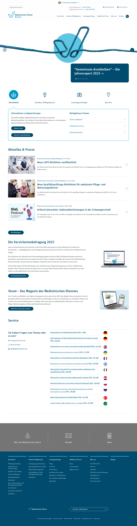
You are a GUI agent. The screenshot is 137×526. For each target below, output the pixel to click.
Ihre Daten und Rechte (15, 491)
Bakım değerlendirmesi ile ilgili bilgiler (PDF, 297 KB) (69, 397)
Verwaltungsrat (95, 478)
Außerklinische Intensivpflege (12, 467)
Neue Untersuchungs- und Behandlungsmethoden (16, 484)
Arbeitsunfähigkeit (14, 474)
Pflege (51, 464)
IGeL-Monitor (12, 488)
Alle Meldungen (16, 232)
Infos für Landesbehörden (22, 135)
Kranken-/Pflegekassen (36, 460)
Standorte (93, 469)
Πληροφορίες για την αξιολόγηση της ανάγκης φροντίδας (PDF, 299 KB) (74, 363)
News (109, 442)
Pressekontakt (74, 466)
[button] (132, 50)
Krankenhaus (53, 469)
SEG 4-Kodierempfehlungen (57, 478)
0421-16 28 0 (15, 345)
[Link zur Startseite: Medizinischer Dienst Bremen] (20, 16)
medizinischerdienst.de (16, 7)
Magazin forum (74, 469)
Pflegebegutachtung (14, 464)
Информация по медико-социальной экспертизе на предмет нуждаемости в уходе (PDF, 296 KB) (71, 390)
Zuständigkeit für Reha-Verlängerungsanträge (36, 473)
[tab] (13, 100)
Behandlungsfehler (14, 477)
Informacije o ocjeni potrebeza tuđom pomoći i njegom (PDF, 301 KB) (74, 377)
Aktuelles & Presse (75, 460)
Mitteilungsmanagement (36, 469)
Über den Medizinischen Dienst (27, 442)
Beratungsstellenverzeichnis (37, 466)
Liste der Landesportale (80, 509)
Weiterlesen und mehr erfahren (20, 309)
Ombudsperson (95, 475)
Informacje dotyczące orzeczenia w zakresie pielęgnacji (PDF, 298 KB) (75, 383)
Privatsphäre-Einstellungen (44, 518)
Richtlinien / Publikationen (57, 475)
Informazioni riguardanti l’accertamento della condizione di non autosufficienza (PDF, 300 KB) (72, 370)
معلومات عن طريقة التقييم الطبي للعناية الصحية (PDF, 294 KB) (71, 403)
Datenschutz (77, 518)
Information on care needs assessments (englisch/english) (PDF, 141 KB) (75, 346)
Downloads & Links (87, 518)
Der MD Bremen (95, 464)
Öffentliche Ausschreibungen (99, 472)
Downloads (11, 494)
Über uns (93, 460)
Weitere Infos (18, 128)
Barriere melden (57, 518)
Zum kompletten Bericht (18, 276)
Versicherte (11, 460)
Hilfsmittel (11, 480)
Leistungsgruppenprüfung (37, 464)
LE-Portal (52, 466)
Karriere (92, 466)
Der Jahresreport (95, 481)
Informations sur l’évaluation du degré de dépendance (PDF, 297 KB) (74, 358)
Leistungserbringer (55, 460)
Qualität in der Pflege (14, 471)
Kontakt (121, 16)
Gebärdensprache (109, 7)
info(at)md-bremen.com (19, 349)
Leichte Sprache (122, 7)
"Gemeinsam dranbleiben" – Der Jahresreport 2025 (97, 71)
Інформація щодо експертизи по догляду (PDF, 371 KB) (69, 352)
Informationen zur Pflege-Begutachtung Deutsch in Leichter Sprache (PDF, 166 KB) (74, 339)
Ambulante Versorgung (56, 472)
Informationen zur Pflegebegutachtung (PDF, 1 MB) (68, 332)
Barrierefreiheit (68, 518)
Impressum (97, 518)
